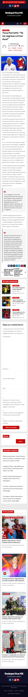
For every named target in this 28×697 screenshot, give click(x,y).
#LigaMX (14, 48)
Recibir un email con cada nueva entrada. (12, 422)
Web (4, 388)
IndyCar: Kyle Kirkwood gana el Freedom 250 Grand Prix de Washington (12, 479)
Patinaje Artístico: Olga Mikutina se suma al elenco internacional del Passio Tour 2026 (13, 469)
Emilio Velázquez (18, 583)
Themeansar (14, 687)
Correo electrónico (9, 378)
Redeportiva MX (14, 12)
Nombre (6, 369)
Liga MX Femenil (7, 517)
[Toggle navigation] (17, 24)
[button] (21, 23)
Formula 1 (6, 631)
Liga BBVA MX (6, 30)
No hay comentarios (8, 585)
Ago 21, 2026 (15, 315)
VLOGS (16, 691)
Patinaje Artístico (8, 555)
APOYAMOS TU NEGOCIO (14, 693)
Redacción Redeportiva (17, 517)
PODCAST (11, 691)
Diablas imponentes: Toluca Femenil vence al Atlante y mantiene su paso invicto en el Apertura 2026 (14, 458)
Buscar (6, 436)
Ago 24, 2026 (8, 583)
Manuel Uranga (14, 44)
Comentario (7, 337)
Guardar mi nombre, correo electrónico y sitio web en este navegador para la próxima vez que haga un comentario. (13, 403)
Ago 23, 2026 (7, 621)
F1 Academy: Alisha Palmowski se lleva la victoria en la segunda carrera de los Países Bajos (13, 499)
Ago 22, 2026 (16, 291)
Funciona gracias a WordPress (9, 686)
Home (5, 691)
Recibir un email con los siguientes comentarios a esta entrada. (13, 414)
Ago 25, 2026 (7, 545)
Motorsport (6, 593)
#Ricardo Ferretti (18, 50)
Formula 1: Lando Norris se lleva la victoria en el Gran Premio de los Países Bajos (13, 489)
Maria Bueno (17, 545)
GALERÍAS (21, 691)
